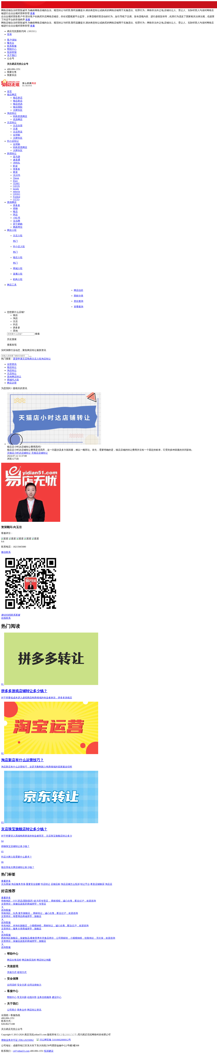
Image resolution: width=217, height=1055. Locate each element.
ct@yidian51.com (21, 1051)
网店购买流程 (29, 960)
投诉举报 (12, 52)
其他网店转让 (14, 376)
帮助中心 (12, 49)
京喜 (15, 128)
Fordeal (16, 196)
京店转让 (12, 122)
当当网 (16, 221)
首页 (9, 91)
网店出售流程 (14, 960)
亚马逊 (16, 156)
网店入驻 (12, 230)
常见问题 (22, 997)
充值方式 (12, 972)
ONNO (16, 194)
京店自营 (17, 125)
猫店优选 (17, 104)
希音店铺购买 (97, 884)
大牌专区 (17, 110)
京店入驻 (36, 358)
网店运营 (12, 383)
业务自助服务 (44, 997)
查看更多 (6, 881)
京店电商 (27, 358)
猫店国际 (17, 107)
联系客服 (12, 46)
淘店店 (108, 884)
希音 (15, 172)
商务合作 (22, 1009)
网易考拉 (17, 227)
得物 (15, 208)
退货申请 (17, 358)
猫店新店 (17, 101)
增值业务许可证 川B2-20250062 (17, 1040)
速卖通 (16, 159)
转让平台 (85, 884)
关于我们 (12, 55)
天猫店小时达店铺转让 (19, 453)
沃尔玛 (16, 175)
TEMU (16, 183)
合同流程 (12, 985)
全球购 (16, 135)
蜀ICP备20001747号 (67, 1034)
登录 (9, 34)
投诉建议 (48, 1051)
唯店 (15, 211)
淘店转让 (12, 113)
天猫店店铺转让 (39, 453)
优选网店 (17, 119)
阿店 (15, 214)
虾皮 (15, 166)
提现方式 (22, 972)
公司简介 (12, 1009)
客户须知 (12, 40)
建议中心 (56, 997)
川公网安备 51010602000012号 (55, 1039)
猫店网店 (12, 94)
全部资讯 (12, 364)
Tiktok (16, 178)
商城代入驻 (13, 379)
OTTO (16, 199)
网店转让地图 (44, 960)
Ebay (15, 181)
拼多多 (16, 205)
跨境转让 (12, 153)
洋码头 (16, 163)
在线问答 (32, 997)
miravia (16, 191)
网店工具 (12, 284)
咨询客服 (6, 910)
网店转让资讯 (34, 1009)
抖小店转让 (13, 141)
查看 (32, 13)
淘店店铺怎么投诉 (70, 884)
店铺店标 (55, 884)
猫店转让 (12, 367)
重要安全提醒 (33, 884)
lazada (16, 189)
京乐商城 (6, 884)
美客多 (16, 169)
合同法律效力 (34, 985)
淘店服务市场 (18, 884)
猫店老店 (17, 97)
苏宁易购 (17, 224)
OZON (16, 186)
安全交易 (22, 985)
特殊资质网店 (20, 116)
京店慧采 (17, 132)
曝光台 (10, 43)
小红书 (16, 217)
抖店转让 (45, 884)
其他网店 (12, 202)
